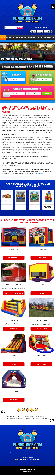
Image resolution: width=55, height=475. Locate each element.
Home (3, 38)
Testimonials (29, 38)
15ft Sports (20, 207)
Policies (19, 38)
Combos (41, 293)
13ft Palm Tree (34, 207)
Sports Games (41, 364)
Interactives (14, 329)
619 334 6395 (29, 457)
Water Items (14, 400)
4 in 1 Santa (7, 207)
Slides (14, 364)
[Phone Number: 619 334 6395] (41, 31)
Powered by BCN (27, 471)
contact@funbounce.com (30, 460)
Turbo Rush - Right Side (48, 207)
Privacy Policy (14, 452)
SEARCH (47, 93)
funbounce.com (47, 127)
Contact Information (45, 38)
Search (20, 27)
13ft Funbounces (13, 257)
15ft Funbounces (41, 257)
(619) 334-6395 (38, 173)
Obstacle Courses (41, 329)
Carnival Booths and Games (14, 293)
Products (10, 38)
